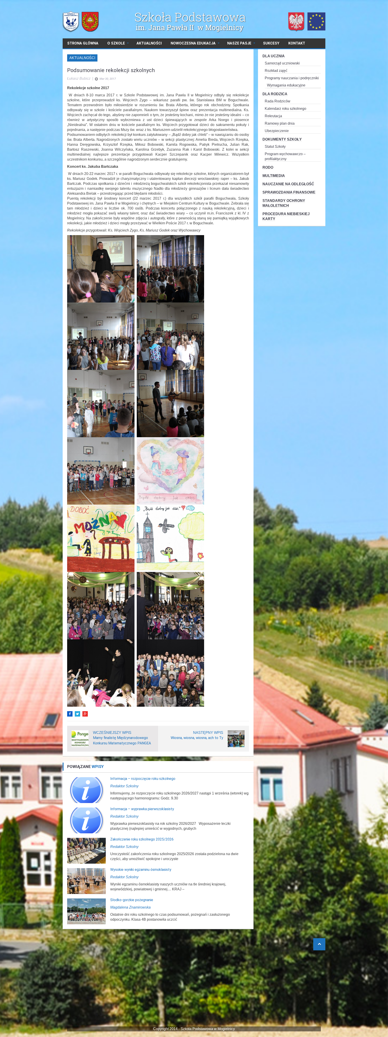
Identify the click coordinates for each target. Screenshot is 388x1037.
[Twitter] (77, 714)
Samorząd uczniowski (282, 63)
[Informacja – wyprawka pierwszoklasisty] (86, 820)
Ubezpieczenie (277, 131)
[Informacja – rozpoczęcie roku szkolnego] (86, 790)
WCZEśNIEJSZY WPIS (112, 733)
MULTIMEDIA (273, 176)
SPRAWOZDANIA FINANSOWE (288, 192)
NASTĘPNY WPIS (208, 733)
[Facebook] (70, 714)
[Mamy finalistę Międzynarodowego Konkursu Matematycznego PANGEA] (80, 738)
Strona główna (82, 43)
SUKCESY (271, 43)
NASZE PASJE (239, 43)
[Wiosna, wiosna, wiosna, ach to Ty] (236, 738)
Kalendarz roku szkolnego (285, 108)
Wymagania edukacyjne (286, 85)
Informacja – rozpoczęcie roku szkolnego (142, 779)
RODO (267, 167)
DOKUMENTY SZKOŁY (282, 139)
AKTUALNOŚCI (149, 43)
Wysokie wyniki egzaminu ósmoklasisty (140, 869)
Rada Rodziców (277, 101)
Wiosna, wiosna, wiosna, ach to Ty (197, 738)
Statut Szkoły (275, 146)
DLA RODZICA (274, 94)
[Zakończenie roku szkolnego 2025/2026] (86, 850)
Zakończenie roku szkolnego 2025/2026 (142, 839)
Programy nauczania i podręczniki (292, 78)
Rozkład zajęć (276, 71)
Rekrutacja (273, 116)
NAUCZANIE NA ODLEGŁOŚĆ (288, 184)
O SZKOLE (116, 43)
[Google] (85, 714)
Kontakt (296, 43)
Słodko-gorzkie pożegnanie (131, 900)
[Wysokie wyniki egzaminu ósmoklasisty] (86, 881)
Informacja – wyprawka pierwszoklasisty (142, 809)
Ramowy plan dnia (280, 123)
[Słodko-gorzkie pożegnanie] (86, 911)
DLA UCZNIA (273, 56)
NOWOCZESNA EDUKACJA (193, 43)
